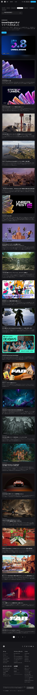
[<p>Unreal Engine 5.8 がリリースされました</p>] (18, 37)
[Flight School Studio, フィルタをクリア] (11, 12)
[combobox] (11, 13)
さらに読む (4, 32)
